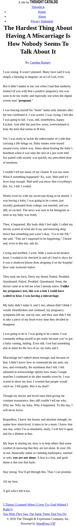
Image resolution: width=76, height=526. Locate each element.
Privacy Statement (42, 21)
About (42, 16)
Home (42, 12)
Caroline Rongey (40, 62)
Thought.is (38, 7)
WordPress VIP (45, 523)
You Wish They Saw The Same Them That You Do (34, 514)
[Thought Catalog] (44, 2)
